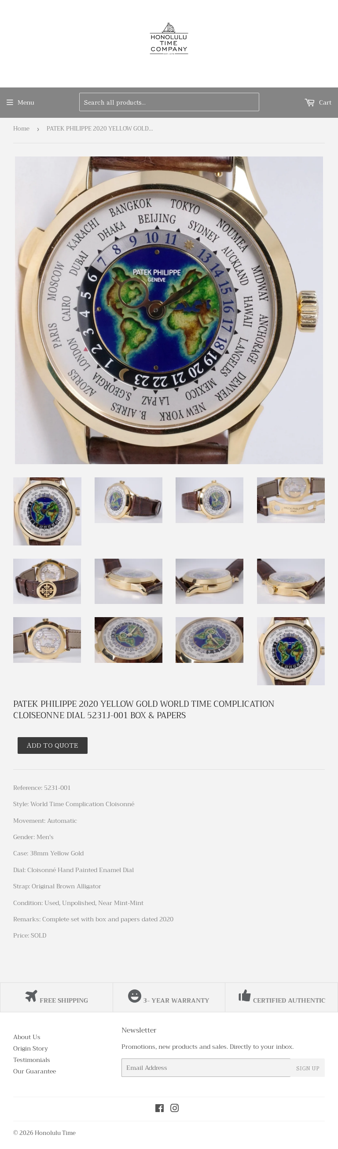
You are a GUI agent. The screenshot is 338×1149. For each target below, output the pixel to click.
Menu (26, 102)
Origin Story (30, 1048)
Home (21, 129)
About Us (26, 1037)
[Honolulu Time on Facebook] (159, 1109)
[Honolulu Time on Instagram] (174, 1109)
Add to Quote (52, 745)
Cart (324, 102)
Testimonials (31, 1059)
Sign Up (307, 1068)
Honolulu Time (55, 1133)
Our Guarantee (34, 1071)
